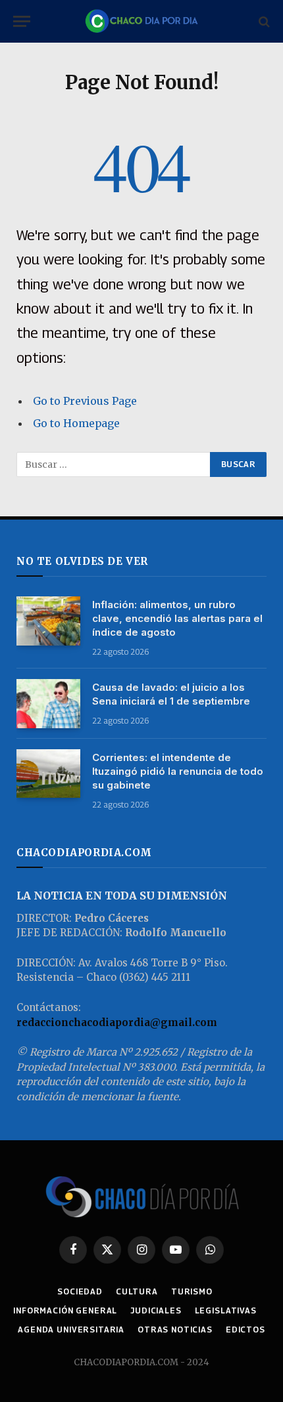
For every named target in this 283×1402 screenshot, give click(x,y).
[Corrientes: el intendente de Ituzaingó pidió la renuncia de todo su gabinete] (48, 773)
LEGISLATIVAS (226, 1310)
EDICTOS (245, 1329)
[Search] (263, 21)
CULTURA (137, 1291)
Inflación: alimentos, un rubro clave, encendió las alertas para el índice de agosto (177, 618)
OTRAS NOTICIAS (175, 1329)
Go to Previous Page (85, 400)
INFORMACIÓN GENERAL (65, 1310)
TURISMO (192, 1291)
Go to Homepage (76, 423)
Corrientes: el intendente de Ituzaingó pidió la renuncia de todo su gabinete (177, 771)
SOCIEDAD (80, 1291)
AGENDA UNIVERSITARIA (71, 1329)
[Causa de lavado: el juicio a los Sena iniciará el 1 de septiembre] (48, 703)
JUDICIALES (155, 1310)
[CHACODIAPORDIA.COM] (141, 21)
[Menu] (21, 21)
